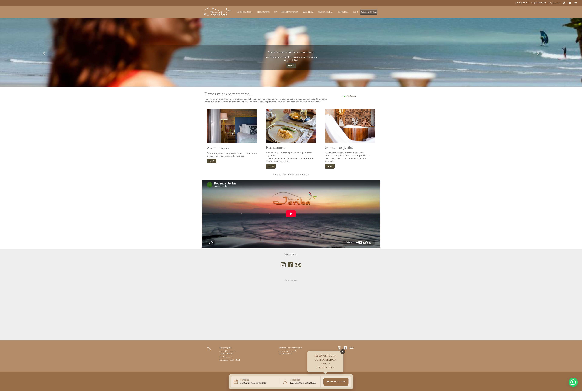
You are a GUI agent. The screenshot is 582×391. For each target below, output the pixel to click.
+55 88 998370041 (285, 354)
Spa (275, 12)
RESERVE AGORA (369, 12)
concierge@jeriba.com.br (288, 351)
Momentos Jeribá (290, 12)
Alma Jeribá (308, 12)
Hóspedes (295, 380)
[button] (43, 52)
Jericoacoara (325, 12)
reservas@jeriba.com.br (228, 351)
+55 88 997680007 (226, 354)
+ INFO (291, 65)
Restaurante (263, 12)
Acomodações (244, 12)
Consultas (343, 12)
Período (245, 380)
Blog (355, 12)
